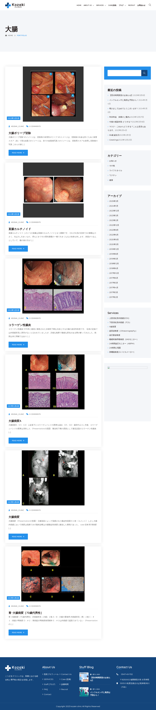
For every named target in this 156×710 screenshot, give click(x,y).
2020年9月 (114, 239)
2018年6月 (113, 268)
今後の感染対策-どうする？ (120, 122)
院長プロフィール (51, 674)
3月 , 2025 (96, 674)
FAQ (46, 689)
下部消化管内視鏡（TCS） (120, 322)
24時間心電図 (115, 348)
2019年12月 (114, 249)
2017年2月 (113, 297)
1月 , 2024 (96, 689)
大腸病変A (15, 421)
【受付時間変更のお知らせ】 (121, 95)
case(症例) (112, 5)
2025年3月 (113, 201)
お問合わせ (141, 5)
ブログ (121, 5)
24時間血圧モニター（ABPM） (122, 343)
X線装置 (112, 327)
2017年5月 (113, 283)
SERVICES (48, 679)
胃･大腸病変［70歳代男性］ (26, 612)
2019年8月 (113, 254)
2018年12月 (114, 263)
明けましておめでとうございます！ (124, 108)
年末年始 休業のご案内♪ (119, 117)
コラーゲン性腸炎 (20, 325)
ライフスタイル (115, 170)
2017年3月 (113, 292)
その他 (112, 166)
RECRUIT (131, 5)
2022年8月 (113, 230)
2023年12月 (114, 211)
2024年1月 (113, 206)
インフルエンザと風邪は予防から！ (124, 100)
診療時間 (65, 684)
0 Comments (35, 126)
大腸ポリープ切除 (20, 133)
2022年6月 (113, 235)
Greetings (113, 140)
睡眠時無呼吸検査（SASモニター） (123, 339)
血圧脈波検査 (114, 335)
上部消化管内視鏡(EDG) (119, 318)
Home (79, 5)
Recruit (64, 689)
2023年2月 (113, 220)
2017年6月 (113, 278)
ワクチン (113, 175)
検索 (144, 73)
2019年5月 (113, 259)
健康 (111, 180)
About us (88, 5)
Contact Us (66, 674)
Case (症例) (66, 679)
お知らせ (113, 161)
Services (100, 5)
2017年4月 (113, 287)
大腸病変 (14, 517)
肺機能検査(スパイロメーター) (121, 352)
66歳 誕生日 (114, 135)
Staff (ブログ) (49, 684)
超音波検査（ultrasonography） (123, 331)
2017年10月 (114, 273)
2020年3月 (114, 244)
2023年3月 (113, 215)
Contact (47, 694)
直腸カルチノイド (20, 229)
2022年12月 (114, 225)
